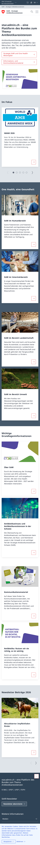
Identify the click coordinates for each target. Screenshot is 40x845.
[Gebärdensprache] (31, 2)
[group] (20, 137)
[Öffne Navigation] (37, 12)
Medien (5, 819)
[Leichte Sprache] (28, 2)
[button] (13, 172)
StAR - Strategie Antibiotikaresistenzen (14, 12)
